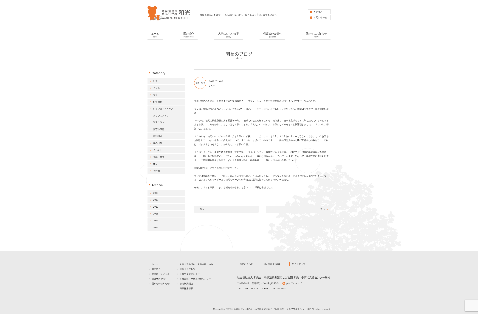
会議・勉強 (200, 83)
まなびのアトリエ (162, 115)
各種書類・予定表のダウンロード (196, 278)
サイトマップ (298, 264)
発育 (155, 95)
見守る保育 (158, 129)
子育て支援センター (190, 274)
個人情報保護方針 (272, 264)
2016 (155, 213)
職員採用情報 (186, 288)
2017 (155, 207)
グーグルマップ (294, 283)
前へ (202, 209)
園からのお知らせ (316, 34)
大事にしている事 (228, 34)
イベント (157, 150)
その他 (156, 170)
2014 (155, 227)
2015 (155, 220)
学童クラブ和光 (187, 269)
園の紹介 (188, 34)
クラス (156, 88)
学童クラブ (158, 122)
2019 (155, 193)
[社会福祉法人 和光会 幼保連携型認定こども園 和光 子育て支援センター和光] (169, 20)
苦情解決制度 (186, 283)
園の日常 (157, 143)
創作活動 (157, 101)
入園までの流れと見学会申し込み (196, 264)
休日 (155, 163)
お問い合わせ (320, 17)
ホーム (155, 34)
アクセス (318, 11)
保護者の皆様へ (272, 34)
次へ (322, 209)
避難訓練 (157, 136)
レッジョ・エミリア (163, 108)
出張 (155, 81)
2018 (155, 200)
